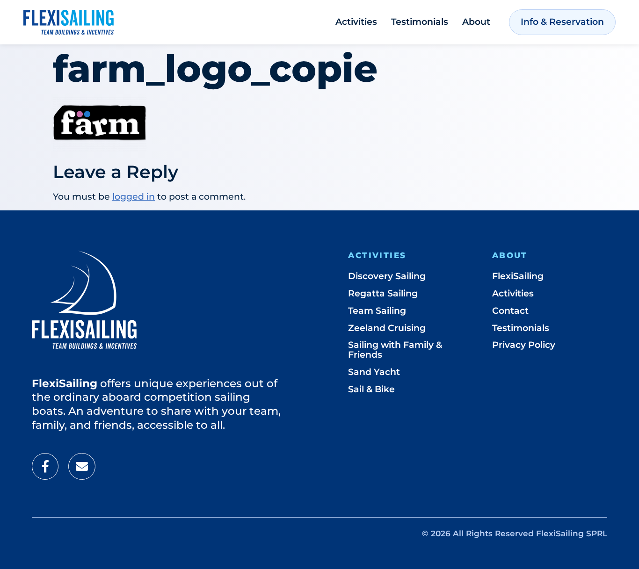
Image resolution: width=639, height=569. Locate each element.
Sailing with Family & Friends (395, 349)
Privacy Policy (523, 344)
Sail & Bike (371, 389)
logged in (133, 196)
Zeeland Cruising (387, 328)
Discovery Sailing (387, 276)
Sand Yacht (374, 372)
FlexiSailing (518, 276)
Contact (510, 310)
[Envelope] (81, 466)
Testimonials (419, 21)
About (476, 21)
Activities (356, 21)
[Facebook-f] (45, 466)
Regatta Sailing (383, 293)
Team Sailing (377, 310)
